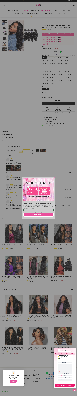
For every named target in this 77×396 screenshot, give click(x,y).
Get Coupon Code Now (38, 214)
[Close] (54, 178)
